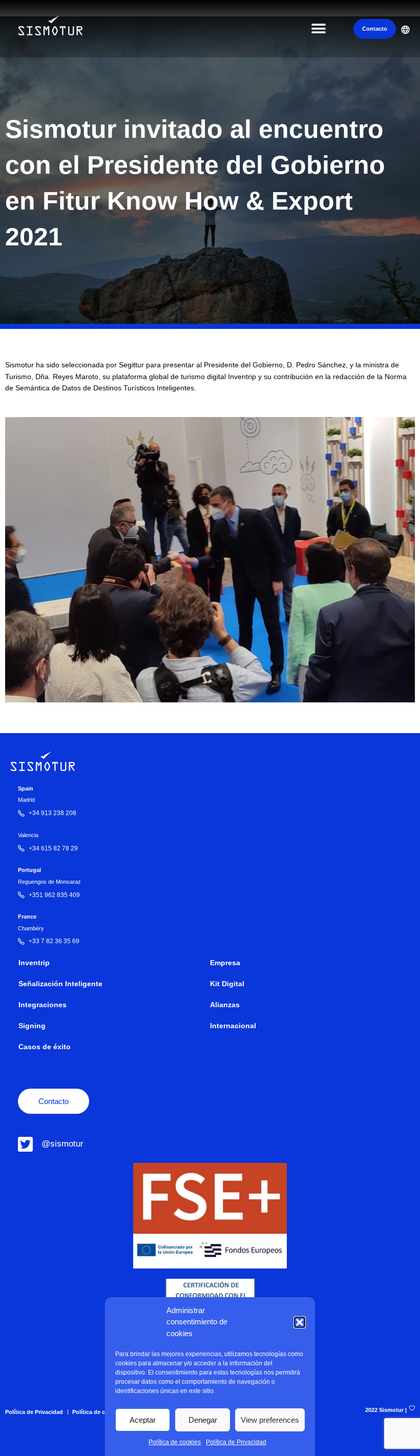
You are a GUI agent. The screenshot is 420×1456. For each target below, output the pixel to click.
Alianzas (225, 1005)
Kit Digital (227, 984)
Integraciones (42, 1005)
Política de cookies (175, 1442)
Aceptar (143, 1420)
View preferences (270, 1420)
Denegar (202, 1420)
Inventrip (34, 963)
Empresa (225, 963)
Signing (32, 1026)
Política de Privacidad (236, 1442)
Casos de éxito (44, 1047)
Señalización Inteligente (60, 984)
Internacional (233, 1026)
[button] (300, 1322)
